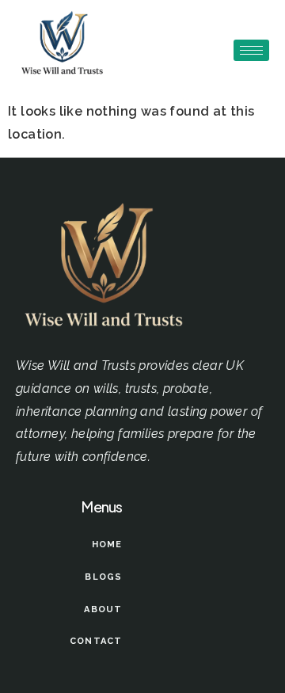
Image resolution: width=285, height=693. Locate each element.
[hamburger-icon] (251, 50)
